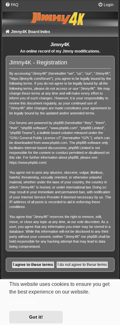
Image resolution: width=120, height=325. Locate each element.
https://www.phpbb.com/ (27, 162)
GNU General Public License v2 (35, 138)
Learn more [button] (23, 301)
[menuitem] (11, 5)
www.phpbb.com (54, 143)
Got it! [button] (36, 317)
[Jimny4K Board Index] (60, 14)
